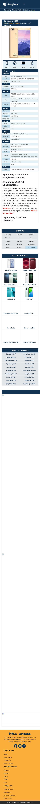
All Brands (31, 248)
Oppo (31, 238)
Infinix (7, 248)
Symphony (17, 23)
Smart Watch (8, 757)
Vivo (30, 10)
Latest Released (9, 789)
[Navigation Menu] (23, 4)
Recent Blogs (8, 798)
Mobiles (10, 23)
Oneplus (19, 241)
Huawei (7, 241)
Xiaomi (25, 10)
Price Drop (7, 792)
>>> (34, 10)
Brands (6, 754)
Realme (14, 10)
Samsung (7, 10)
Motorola (19, 248)
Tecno (8, 244)
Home (5, 23)
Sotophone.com (16, 802)
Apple (31, 241)
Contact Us (7, 760)
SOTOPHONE (22, 733)
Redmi (20, 10)
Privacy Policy (8, 763)
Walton (19, 244)
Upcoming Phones (9, 795)
